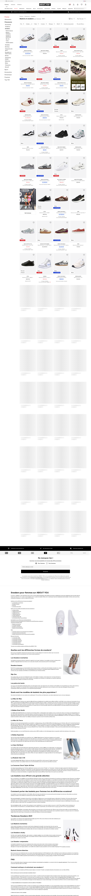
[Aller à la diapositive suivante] (85, 330)
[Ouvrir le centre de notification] (77, 4)
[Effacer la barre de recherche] (85, 8)
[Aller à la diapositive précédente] (77, 330)
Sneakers (33, 16)
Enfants (19, 4)
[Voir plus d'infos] (27, 56)
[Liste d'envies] (81, 4)
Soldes (28, 24)
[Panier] (85, 4)
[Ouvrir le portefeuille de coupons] (70, 4)
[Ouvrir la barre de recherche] (74, 8)
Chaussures (27, 16)
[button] (72, 19)
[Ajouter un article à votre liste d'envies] (34, 29)
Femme (7, 4)
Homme (13, 4)
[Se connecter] (74, 4)
